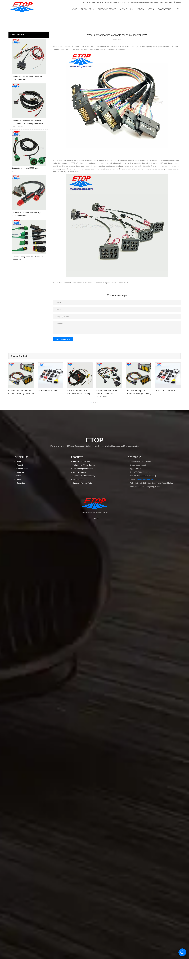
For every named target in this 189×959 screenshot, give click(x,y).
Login (178, 2)
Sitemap (95, 518)
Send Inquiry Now (63, 339)
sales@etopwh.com (145, 479)
